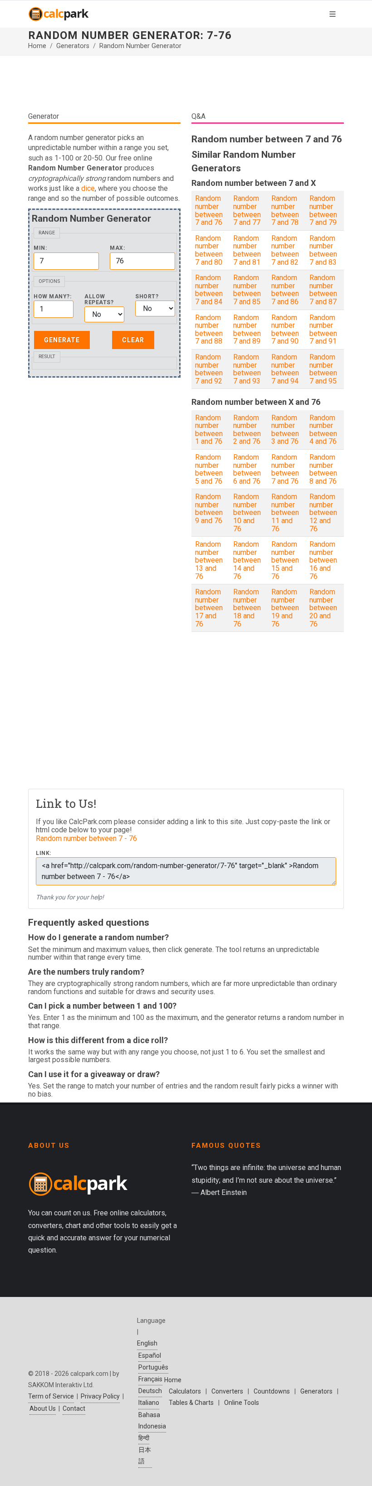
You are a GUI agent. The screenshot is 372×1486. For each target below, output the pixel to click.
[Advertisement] (186, 83)
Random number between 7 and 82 (285, 250)
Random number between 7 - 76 (86, 838)
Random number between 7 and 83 (323, 250)
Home (37, 46)
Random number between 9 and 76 (209, 508)
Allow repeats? (98, 300)
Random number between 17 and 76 (209, 608)
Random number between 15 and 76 (285, 560)
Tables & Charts (191, 1402)
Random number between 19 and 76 (285, 608)
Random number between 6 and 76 (247, 469)
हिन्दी (143, 1438)
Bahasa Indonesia (152, 1420)
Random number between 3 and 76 (285, 429)
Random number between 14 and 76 (247, 560)
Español (149, 1355)
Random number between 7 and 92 (209, 369)
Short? (146, 297)
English (147, 1343)
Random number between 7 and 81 (247, 250)
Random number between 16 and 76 (323, 560)
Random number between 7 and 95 (323, 369)
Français (150, 1379)
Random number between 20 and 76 (323, 608)
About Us (42, 1408)
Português (153, 1367)
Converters (227, 1391)
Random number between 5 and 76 (209, 469)
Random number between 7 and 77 (247, 210)
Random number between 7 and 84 (209, 289)
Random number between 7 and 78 (285, 210)
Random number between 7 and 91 (323, 329)
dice (88, 188)
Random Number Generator (140, 46)
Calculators (185, 1391)
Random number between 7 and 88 (209, 329)
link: (43, 853)
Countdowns (272, 1391)
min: (40, 248)
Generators (72, 46)
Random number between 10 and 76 (247, 512)
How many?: (52, 297)
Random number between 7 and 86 (285, 289)
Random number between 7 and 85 (247, 289)
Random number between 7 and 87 (323, 289)
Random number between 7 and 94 (285, 369)
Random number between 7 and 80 (209, 250)
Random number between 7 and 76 (209, 210)
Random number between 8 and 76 (323, 469)
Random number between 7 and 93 (247, 369)
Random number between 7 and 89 (247, 329)
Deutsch (150, 1390)
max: (117, 248)
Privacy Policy (100, 1396)
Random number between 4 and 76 (323, 429)
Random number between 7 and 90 (285, 329)
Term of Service (51, 1396)
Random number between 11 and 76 (285, 512)
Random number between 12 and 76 (323, 512)
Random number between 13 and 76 (209, 560)
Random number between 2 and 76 (247, 429)
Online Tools (241, 1402)
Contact (74, 1408)
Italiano (148, 1402)
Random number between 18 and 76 (247, 608)
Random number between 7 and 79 (323, 210)
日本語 (144, 1455)
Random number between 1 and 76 (209, 429)
